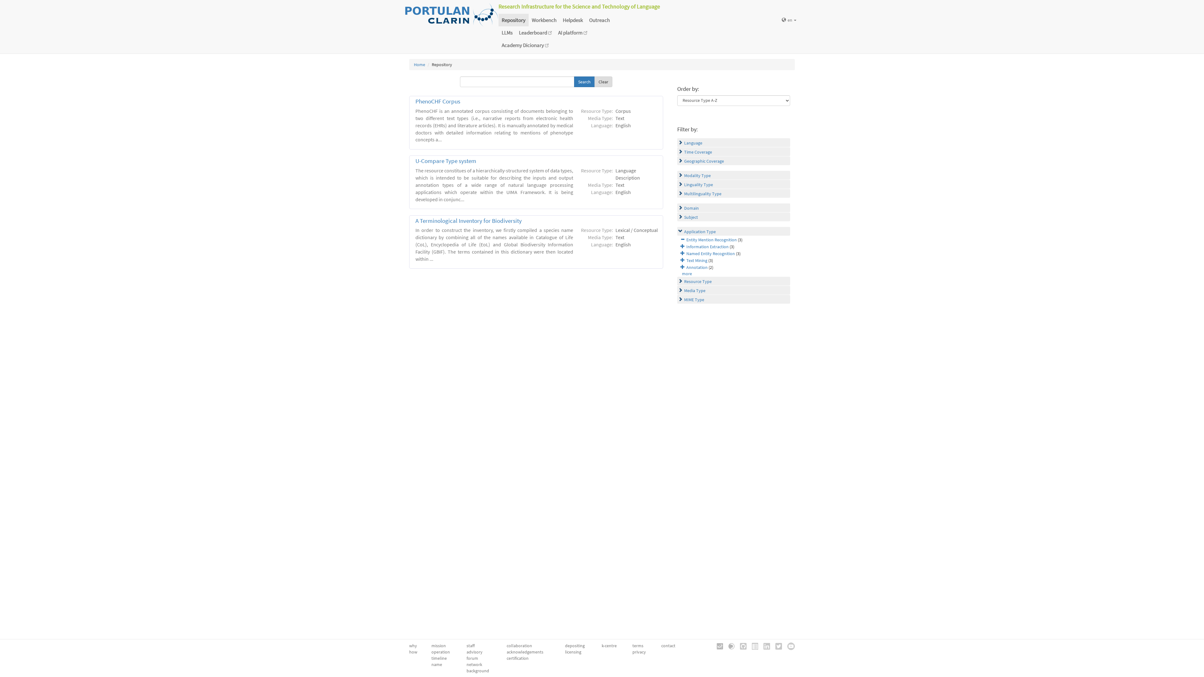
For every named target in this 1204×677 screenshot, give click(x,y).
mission (438, 645)
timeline (439, 658)
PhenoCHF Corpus (437, 101)
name (436, 664)
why (413, 645)
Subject (691, 217)
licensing (573, 652)
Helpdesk (573, 20)
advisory (475, 652)
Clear (603, 82)
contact (668, 645)
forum (472, 658)
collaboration (519, 645)
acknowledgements (525, 652)
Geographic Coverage (704, 161)
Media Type (694, 290)
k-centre (609, 645)
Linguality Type (698, 184)
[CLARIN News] (752, 645)
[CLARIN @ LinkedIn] (764, 645)
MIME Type (694, 299)
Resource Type (698, 281)
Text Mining (696, 260)
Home (419, 64)
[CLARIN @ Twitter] (776, 645)
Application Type (700, 231)
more (687, 273)
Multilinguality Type (702, 194)
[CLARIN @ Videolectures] (729, 645)
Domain (691, 208)
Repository (513, 20)
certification (518, 658)
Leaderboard (533, 32)
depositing (575, 645)
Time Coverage (698, 152)
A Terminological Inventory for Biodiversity (468, 220)
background (478, 671)
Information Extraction (707, 246)
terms (637, 645)
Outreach (599, 20)
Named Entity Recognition (710, 253)
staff (471, 645)
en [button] (790, 20)
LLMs (507, 32)
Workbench (544, 20)
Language (693, 143)
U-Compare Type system (445, 161)
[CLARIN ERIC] (717, 645)
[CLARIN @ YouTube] (789, 645)
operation (440, 652)
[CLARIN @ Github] (741, 645)
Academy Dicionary (523, 45)
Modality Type (697, 175)
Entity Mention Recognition (711, 240)
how (413, 652)
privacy (639, 652)
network (474, 664)
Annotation (697, 267)
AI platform (571, 32)
